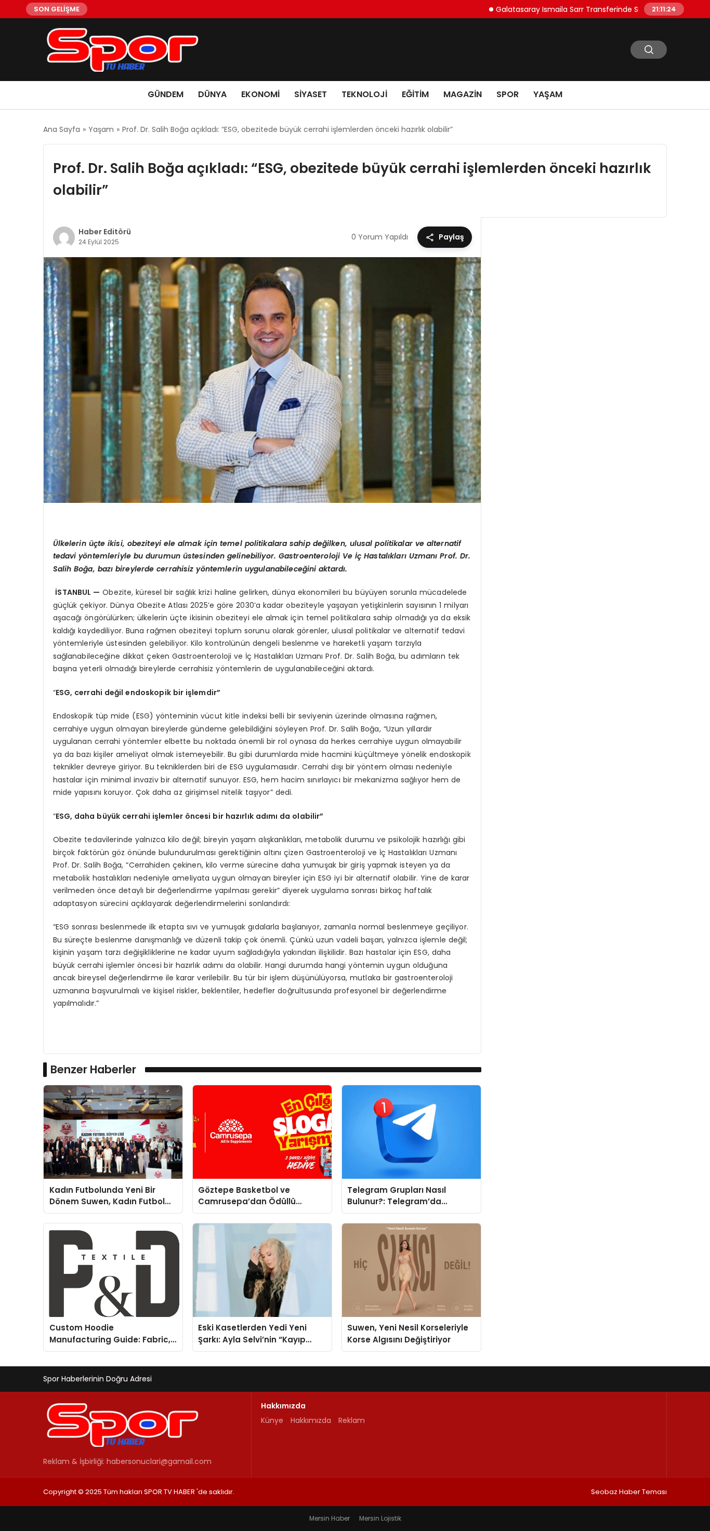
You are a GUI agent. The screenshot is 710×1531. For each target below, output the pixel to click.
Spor (507, 94)
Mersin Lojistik (380, 1518)
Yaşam (547, 94)
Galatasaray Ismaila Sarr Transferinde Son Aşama (556, 9)
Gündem (165, 94)
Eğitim (415, 94)
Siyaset (310, 94)
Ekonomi (260, 94)
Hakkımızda (311, 1420)
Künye (272, 1420)
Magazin (462, 94)
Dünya (212, 94)
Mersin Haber (329, 1518)
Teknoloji (364, 94)
